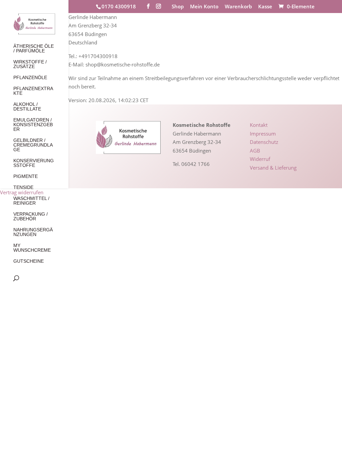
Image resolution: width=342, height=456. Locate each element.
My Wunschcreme (32, 248)
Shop (178, 7)
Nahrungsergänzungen (33, 232)
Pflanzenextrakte (33, 91)
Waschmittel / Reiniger (31, 201)
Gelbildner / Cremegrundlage (33, 145)
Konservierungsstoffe (33, 163)
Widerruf (260, 159)
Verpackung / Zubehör (30, 216)
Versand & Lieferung (273, 167)
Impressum (263, 133)
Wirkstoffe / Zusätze (30, 64)
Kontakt (259, 125)
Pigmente (25, 176)
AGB (255, 150)
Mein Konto (204, 7)
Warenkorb (238, 7)
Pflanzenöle (30, 77)
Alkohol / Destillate (27, 106)
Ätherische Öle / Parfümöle (33, 48)
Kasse (265, 7)
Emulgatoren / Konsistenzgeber (33, 125)
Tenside (23, 187)
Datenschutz (264, 142)
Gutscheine (28, 261)
